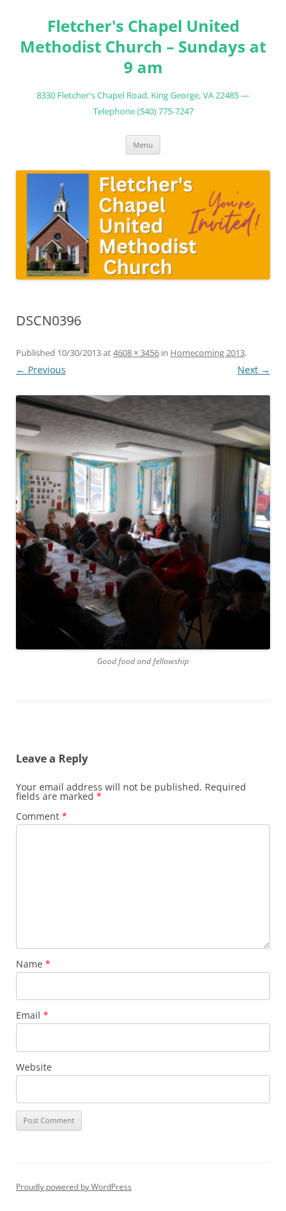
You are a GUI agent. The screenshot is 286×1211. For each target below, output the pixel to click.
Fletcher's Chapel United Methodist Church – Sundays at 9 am (143, 47)
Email (32, 1015)
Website (34, 1067)
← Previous (41, 369)
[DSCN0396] (143, 522)
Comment (41, 816)
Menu (143, 145)
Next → (253, 369)
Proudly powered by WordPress (74, 1186)
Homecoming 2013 (207, 353)
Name (33, 963)
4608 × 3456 (136, 353)
